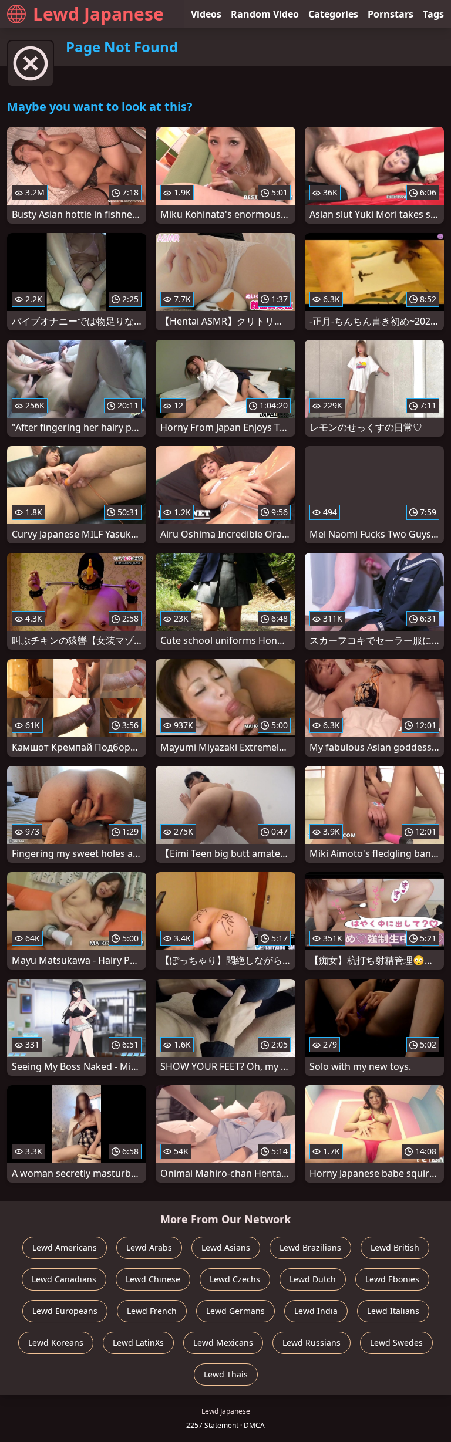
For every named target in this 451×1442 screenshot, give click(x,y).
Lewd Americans (64, 1247)
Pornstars (390, 14)
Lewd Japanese (98, 14)
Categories (333, 14)
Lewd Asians (225, 1247)
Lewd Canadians (64, 1279)
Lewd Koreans (55, 1342)
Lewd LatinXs (138, 1342)
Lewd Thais (226, 1374)
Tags (433, 14)
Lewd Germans (235, 1310)
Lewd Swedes (396, 1342)
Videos (206, 14)
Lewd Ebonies (392, 1279)
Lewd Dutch (313, 1279)
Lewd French (152, 1310)
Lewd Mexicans (223, 1342)
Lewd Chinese (153, 1279)
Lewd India (316, 1310)
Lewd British (395, 1247)
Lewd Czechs (235, 1279)
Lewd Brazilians (310, 1247)
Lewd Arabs (149, 1247)
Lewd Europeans (64, 1310)
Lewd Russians (311, 1342)
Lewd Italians (393, 1310)
